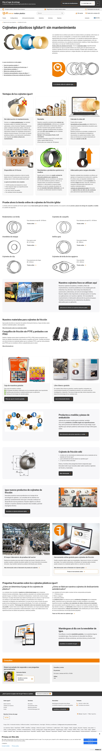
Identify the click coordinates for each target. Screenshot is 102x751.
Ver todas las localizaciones (70, 3)
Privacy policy (15, 746)
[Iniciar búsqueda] (62, 13)
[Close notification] (98, 3)
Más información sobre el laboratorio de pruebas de (21, 567)
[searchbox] (49, 13)
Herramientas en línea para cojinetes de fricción (17, 75)
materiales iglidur (82, 46)
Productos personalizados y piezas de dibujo (16, 73)
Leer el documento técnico (62, 399)
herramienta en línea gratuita (79, 124)
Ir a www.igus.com (86, 3)
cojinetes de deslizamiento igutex (80, 188)
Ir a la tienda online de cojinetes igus (63, 84)
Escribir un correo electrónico (22, 679)
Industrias (41, 18)
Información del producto (28, 18)
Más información (64, 473)
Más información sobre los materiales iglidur (14, 328)
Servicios (50, 18)
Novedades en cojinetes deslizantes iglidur (16, 511)
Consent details (5, 746)
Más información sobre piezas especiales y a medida (72, 434)
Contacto (87, 18)
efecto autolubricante (17, 122)
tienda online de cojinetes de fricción (62, 46)
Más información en (7, 346)
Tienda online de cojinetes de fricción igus (15, 67)
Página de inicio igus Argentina (9, 22)
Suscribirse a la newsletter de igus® (68, 643)
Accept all (90, 739)
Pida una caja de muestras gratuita (15, 399)
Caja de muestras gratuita (11, 65)
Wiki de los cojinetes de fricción (12, 71)
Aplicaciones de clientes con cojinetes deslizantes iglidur (73, 307)
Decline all (90, 743)
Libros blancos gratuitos (10, 69)
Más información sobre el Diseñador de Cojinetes (69, 567)
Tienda (4, 18)
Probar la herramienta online (75, 571)
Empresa (59, 18)
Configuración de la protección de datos (67, 724)
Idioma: (83, 714)
